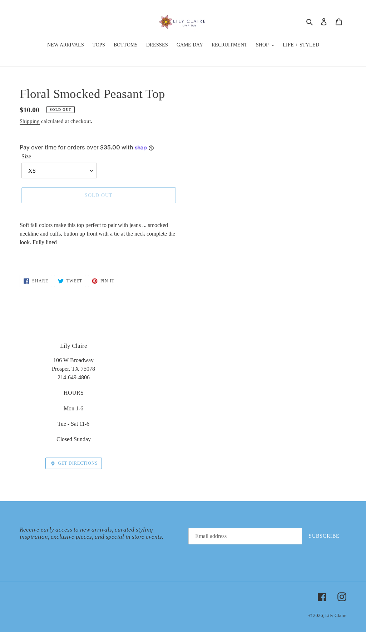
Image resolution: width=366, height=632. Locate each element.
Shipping (30, 121)
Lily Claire (335, 615)
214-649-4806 (74, 377)
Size (26, 156)
